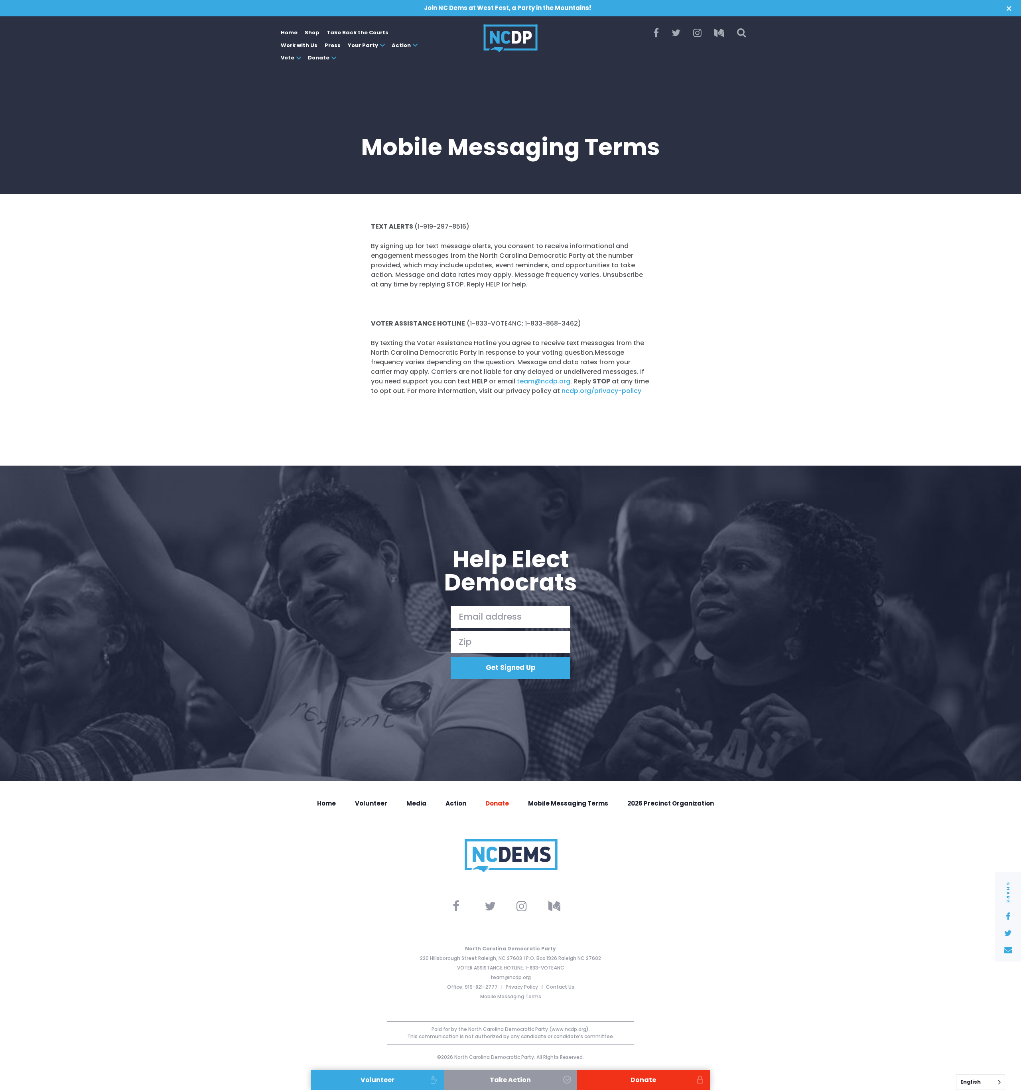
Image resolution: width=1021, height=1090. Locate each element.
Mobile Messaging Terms (568, 803)
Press (333, 45)
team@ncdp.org (511, 977)
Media (416, 803)
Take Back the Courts (357, 32)
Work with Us (299, 45)
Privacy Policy (522, 986)
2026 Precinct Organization (670, 803)
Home (289, 32)
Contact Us (560, 986)
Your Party (363, 45)
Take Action (510, 1079)
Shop (312, 32)
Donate (318, 57)
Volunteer (371, 803)
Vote (287, 57)
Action (401, 45)
